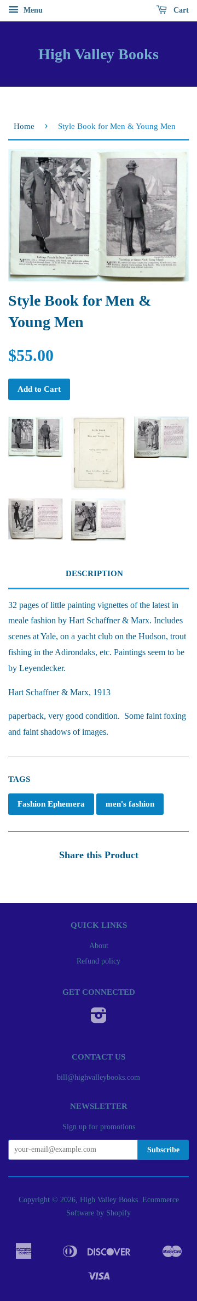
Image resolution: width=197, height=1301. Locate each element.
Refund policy (98, 961)
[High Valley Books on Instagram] (98, 1019)
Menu (32, 10)
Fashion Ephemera (51, 803)
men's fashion (130, 803)
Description (94, 573)
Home (24, 126)
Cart (180, 10)
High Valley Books (98, 54)
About (98, 946)
